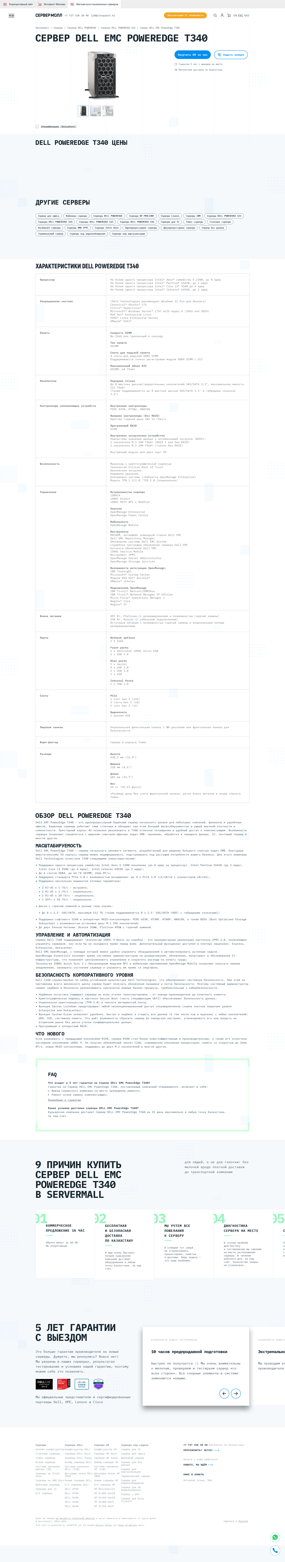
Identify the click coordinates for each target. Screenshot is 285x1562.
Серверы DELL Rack (77, 1453)
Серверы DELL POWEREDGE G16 (137, 221)
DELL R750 (71, 1488)
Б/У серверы (44, 1493)
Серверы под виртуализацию (128, 233)
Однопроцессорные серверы (141, 227)
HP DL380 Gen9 (104, 1501)
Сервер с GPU (130, 1494)
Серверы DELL (74, 1445)
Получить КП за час (192, 54)
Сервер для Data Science (132, 1500)
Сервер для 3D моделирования (131, 1488)
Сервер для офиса (48, 215)
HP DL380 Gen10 (104, 1493)
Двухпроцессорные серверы (179, 227)
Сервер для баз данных (131, 1463)
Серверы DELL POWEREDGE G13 (224, 215)
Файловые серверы (76, 215)
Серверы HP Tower (106, 1457)
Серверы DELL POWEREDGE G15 (96, 221)
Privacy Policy (104, 1525)
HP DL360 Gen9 (104, 1506)
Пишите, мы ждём (195, 1464)
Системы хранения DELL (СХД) (77, 1468)
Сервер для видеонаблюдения (132, 1482)
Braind (243, 1521)
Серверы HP (101, 1445)
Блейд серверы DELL (78, 1462)
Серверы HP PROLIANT (141, 215)
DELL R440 (71, 1501)
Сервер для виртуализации (131, 1470)
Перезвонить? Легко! (198, 1450)
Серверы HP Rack (105, 1453)
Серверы (41, 1445)
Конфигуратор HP (105, 1449)
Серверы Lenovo (170, 215)
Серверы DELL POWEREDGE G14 (55, 221)
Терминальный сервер (50, 233)
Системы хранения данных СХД (48, 1468)
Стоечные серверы (220, 221)
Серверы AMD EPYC (77, 227)
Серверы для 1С (170, 221)
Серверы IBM (193, 215)
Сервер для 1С (131, 1449)
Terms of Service (127, 1525)
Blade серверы (45, 1462)
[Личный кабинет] (222, 15)
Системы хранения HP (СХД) (106, 1468)
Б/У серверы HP (104, 1484)
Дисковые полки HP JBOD (107, 1475)
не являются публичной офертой (75, 1518)
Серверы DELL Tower (78, 1457)
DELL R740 (71, 1493)
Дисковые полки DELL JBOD (79, 1475)
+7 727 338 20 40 (76, 15)
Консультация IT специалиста (185, 15)
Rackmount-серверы (49, 227)
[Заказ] (229, 15)
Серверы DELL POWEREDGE (108, 215)
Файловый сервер (132, 1457)
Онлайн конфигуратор (50, 1449)
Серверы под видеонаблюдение (87, 233)
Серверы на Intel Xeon (48, 1475)
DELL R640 (71, 1497)
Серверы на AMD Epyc (50, 1480)
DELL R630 (71, 1506)
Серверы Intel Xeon (107, 227)
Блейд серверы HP (106, 1462)
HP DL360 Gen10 (104, 1497)
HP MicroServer (104, 1488)
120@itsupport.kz (103, 15)
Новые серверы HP (106, 1480)
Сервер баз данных (213, 227)
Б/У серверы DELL (77, 1484)
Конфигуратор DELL (77, 1449)
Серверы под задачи (134, 1445)
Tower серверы (194, 221)
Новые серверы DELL (78, 1480)
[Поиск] (215, 15)
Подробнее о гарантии (64, 1100)
